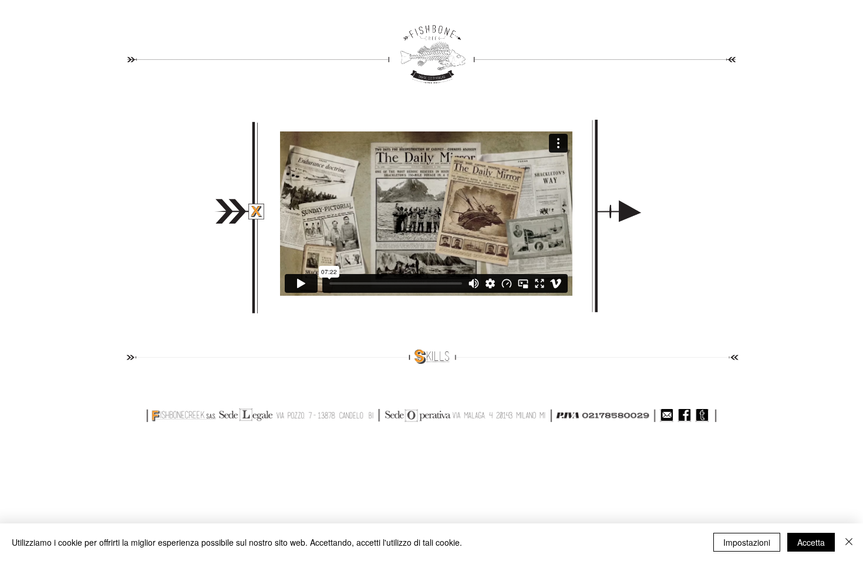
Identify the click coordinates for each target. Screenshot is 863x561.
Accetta (811, 542)
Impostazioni (746, 542)
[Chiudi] (849, 542)
